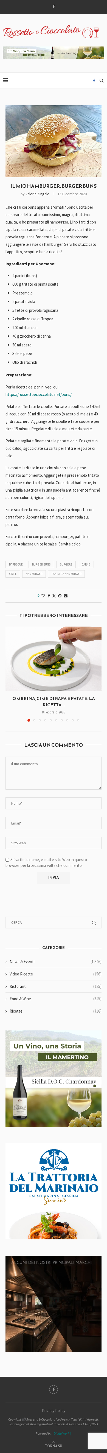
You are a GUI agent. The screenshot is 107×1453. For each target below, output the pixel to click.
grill (12, 574)
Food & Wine (56, 998)
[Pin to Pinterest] (59, 595)
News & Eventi (56, 961)
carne (85, 564)
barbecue (16, 564)
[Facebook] (54, 6)
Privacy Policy (53, 1410)
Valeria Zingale (37, 193)
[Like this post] (43, 595)
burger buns (41, 564)
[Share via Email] (65, 595)
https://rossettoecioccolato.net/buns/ (38, 394)
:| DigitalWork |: (62, 1433)
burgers (66, 564)
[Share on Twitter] (54, 595)
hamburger (34, 574)
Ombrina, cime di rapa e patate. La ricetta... (53, 701)
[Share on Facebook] (49, 595)
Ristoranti (56, 986)
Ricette (56, 1011)
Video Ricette (56, 974)
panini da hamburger (66, 574)
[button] (10, 674)
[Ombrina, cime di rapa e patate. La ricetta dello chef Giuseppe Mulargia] (53, 659)
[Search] (101, 81)
